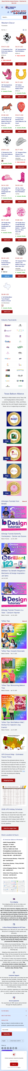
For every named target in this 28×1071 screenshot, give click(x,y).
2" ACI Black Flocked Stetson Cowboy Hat (5, 262)
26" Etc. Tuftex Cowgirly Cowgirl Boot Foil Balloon (20, 189)
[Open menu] (2, 7)
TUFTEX (17, 193)
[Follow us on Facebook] (2, 1048)
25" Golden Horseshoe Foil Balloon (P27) (19, 86)
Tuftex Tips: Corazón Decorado (13, 651)
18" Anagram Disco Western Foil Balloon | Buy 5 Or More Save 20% (20, 263)
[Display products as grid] (23, 30)
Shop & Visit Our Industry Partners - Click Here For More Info (14, 2)
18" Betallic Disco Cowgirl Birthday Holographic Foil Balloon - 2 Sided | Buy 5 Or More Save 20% (20, 227)
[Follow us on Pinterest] (11, 1048)
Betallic (3, 55)
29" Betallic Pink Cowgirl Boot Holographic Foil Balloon (5, 225)
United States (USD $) (15, 1040)
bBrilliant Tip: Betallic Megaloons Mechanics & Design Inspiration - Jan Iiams (13, 573)
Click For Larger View (10, 828)
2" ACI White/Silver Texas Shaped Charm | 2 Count (6, 298)
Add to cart (7, 64)
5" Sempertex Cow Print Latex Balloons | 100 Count (7, 154)
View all (24, 501)
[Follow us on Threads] (5, 1048)
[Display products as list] (26, 30)
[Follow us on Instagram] (8, 1048)
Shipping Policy (8, 780)
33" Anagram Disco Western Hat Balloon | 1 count (20, 154)
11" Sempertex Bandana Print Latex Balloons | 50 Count (20, 120)
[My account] (8, 12)
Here (23, 771)
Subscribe (7, 1034)
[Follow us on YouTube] (13, 1048)
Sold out (7, 276)
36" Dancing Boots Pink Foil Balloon (6, 85)
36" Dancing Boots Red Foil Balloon (20, 50)
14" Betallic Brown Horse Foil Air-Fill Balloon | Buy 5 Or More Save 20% (6, 120)
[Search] (25, 17)
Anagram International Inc (20, 159)
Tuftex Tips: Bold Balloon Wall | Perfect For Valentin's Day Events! (12, 724)
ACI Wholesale (5, 266)
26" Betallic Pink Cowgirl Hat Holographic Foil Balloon (5, 190)
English (3, 1040)
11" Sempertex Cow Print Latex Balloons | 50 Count (7, 51)
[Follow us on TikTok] (16, 1048)
